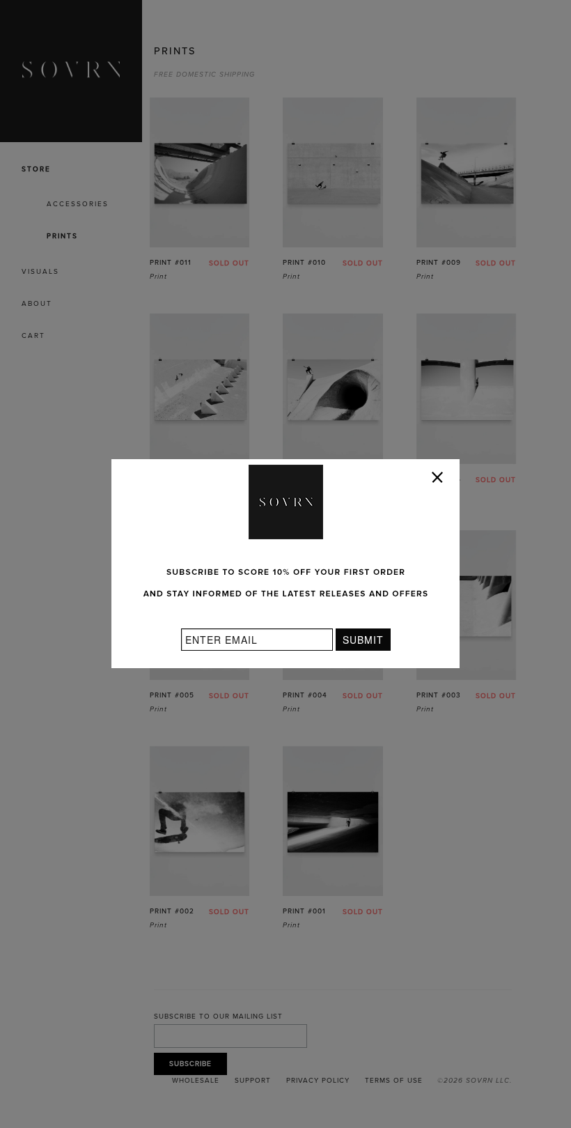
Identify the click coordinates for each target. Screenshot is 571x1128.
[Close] (440, 480)
